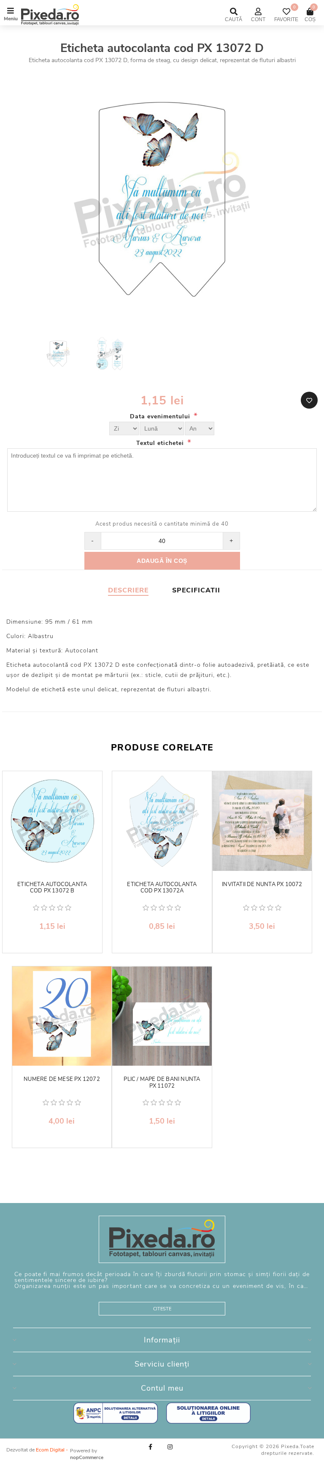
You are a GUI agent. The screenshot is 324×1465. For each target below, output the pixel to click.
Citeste (162, 1309)
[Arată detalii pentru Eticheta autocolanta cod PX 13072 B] (52, 821)
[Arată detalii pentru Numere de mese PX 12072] (62, 1016)
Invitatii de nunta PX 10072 (262, 884)
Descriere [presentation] (128, 590)
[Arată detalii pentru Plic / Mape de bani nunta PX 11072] (162, 1016)
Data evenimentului (161, 416)
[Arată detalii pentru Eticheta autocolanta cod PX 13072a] (162, 821)
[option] (59, 355)
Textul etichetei (161, 443)
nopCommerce (86, 1457)
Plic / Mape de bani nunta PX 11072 (162, 1082)
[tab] (128, 590)
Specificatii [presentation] (196, 590)
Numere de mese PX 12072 (62, 1079)
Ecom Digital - (52, 1449)
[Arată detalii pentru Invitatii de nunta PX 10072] (262, 821)
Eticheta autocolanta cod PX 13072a (162, 888)
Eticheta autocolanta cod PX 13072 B (52, 888)
